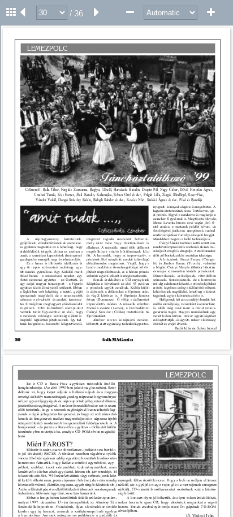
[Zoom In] (210, 12)
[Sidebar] (11, 12)
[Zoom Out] (130, 12)
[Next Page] (96, 12)
